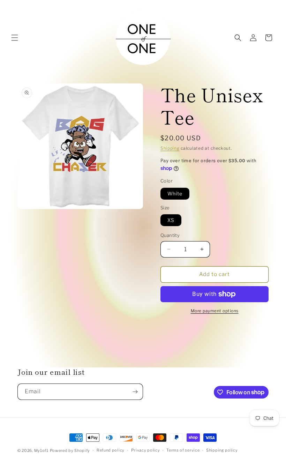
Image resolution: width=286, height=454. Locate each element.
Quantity (170, 235)
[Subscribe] (135, 392)
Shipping (170, 148)
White (174, 193)
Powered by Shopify (70, 450)
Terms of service (183, 450)
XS (170, 220)
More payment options (215, 310)
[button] (14, 37)
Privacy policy (145, 450)
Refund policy (111, 450)
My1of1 (41, 450)
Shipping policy (222, 450)
